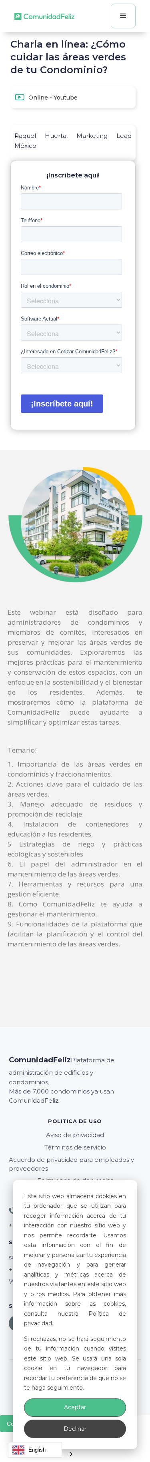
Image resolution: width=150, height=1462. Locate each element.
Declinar (75, 1428)
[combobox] (35, 1450)
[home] (44, 16)
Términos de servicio (75, 1147)
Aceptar (75, 1407)
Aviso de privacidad (75, 1135)
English (37, 1450)
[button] (123, 16)
